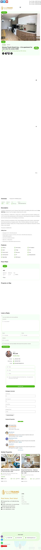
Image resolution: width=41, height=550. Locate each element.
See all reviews (11, 429)
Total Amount (8, 393)
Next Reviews (20, 450)
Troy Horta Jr (11, 444)
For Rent (4, 44)
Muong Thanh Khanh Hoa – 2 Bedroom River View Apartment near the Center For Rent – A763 (30, 471)
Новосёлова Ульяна (13, 438)
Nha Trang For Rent (12, 425)
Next (3, 41)
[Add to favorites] (3, 53)
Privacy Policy (24, 501)
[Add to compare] (6, 53)
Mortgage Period (8, 409)
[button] (20, 7)
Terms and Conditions (25, 503)
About (23, 496)
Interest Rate (8, 404)
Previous (4, 12)
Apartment (8, 44)
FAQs (23, 498)
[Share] (11, 53)
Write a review (16, 429)
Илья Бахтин (11, 432)
